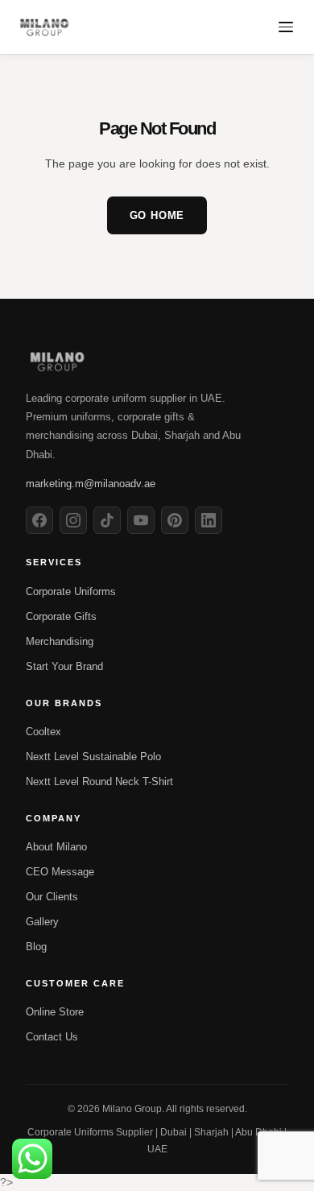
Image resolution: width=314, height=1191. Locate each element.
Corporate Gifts (61, 616)
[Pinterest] (174, 520)
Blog (36, 947)
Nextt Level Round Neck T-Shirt (99, 781)
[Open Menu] (286, 27)
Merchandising (59, 641)
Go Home (157, 215)
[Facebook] (39, 520)
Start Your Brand (64, 666)
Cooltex (43, 732)
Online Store (55, 1012)
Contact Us (52, 1037)
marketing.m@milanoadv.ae (90, 484)
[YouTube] (141, 520)
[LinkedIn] (208, 520)
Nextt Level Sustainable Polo (93, 757)
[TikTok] (107, 520)
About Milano (56, 847)
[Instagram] (73, 520)
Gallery (42, 922)
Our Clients (52, 897)
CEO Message (60, 872)
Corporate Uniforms (71, 591)
